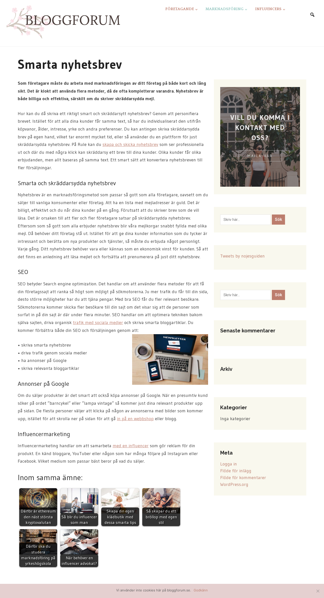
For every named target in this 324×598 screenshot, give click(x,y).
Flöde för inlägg (235, 471)
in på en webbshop (135, 418)
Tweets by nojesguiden (242, 256)
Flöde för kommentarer (243, 477)
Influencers (268, 9)
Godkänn (201, 590)
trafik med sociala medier (98, 322)
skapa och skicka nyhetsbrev (130, 144)
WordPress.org (234, 484)
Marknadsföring (225, 9)
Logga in (228, 464)
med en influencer (131, 445)
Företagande (179, 9)
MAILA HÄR (260, 156)
